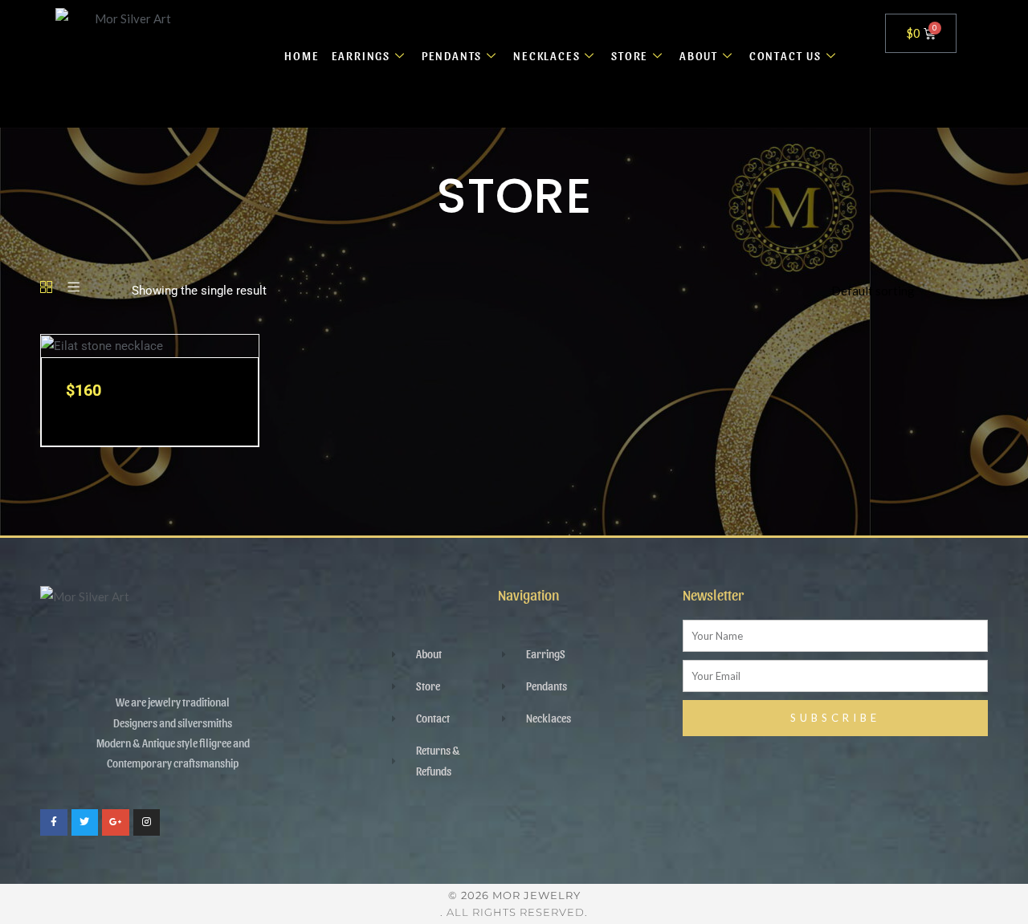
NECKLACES (546, 55)
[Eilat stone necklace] (102, 345)
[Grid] (46, 288)
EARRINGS (361, 55)
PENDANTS (452, 55)
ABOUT (698, 55)
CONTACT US (785, 55)
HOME (301, 55)
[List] (73, 288)
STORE (629, 55)
